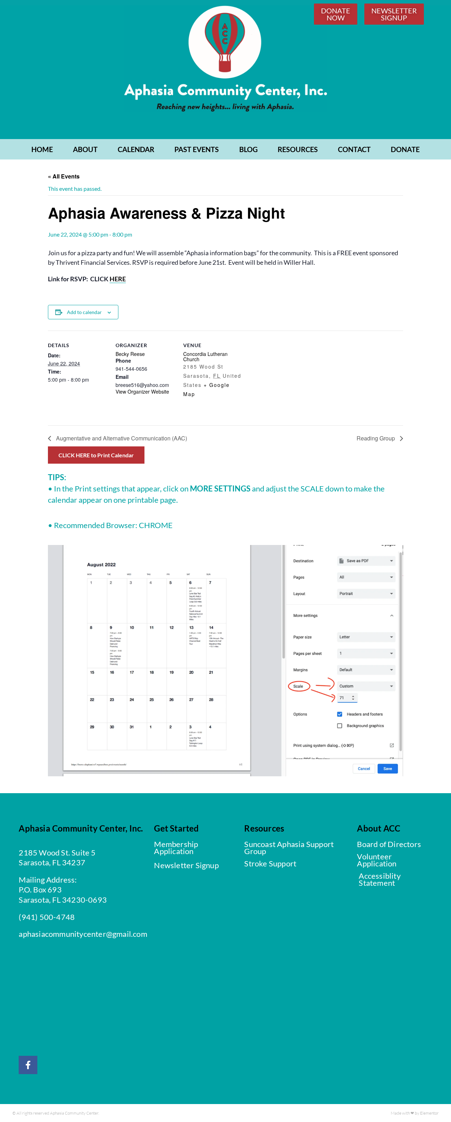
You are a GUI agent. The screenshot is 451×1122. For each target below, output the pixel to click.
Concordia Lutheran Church (205, 356)
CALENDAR (136, 149)
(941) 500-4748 (47, 917)
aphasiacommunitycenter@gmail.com (83, 934)
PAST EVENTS (196, 149)
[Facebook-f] (28, 1065)
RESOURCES (298, 149)
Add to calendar (84, 312)
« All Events (64, 176)
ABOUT (85, 149)
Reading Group (376, 438)
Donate (405, 149)
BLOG (248, 149)
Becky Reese (130, 353)
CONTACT (354, 149)
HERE (118, 279)
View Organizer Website (142, 391)
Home (42, 149)
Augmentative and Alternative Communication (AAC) (121, 438)
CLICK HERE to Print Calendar (96, 455)
